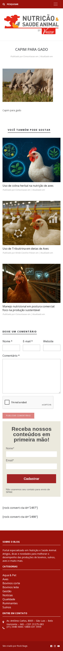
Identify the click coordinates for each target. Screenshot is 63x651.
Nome (7, 341)
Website (48, 341)
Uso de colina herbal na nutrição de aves (28, 186)
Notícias (8, 595)
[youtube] (58, 645)
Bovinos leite (11, 587)
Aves (5, 579)
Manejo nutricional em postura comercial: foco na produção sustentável (29, 308)
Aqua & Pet (9, 575)
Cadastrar (31, 479)
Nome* (10, 448)
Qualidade (9, 599)
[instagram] (55, 645)
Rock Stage (22, 645)
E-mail (28, 341)
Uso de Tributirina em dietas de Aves (26, 248)
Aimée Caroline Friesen (25, 252)
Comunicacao (29, 56)
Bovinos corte (11, 583)
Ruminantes (10, 603)
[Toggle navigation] (55, 4)
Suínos (7, 607)
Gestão (7, 591)
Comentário (11, 355)
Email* (10, 460)
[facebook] (51, 645)
